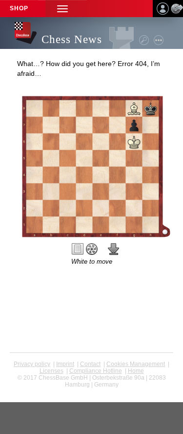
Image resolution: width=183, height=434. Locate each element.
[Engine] (92, 249)
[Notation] (77, 249)
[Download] (114, 249)
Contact (90, 364)
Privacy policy (32, 364)
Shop (19, 8)
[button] (62, 8)
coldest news (91, 391)
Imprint (65, 364)
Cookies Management (135, 364)
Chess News (71, 39)
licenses (51, 370)
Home (136, 370)
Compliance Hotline (95, 370)
